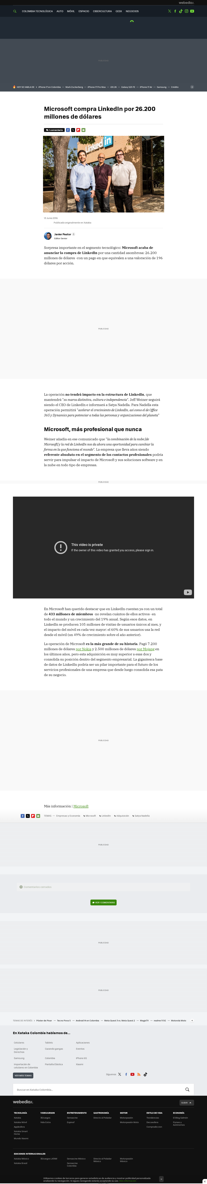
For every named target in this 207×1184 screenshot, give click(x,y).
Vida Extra (45, 1122)
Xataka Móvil (20, 1122)
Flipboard (78, 130)
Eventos (80, 1048)
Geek (119, 11)
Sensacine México (76, 1158)
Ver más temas (23, 1075)
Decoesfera (152, 1122)
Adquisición (122, 815)
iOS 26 (113, 86)
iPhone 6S (81, 1058)
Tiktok (181, 11)
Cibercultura (102, 11)
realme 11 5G (160, 1020)
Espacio (84, 11)
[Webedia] (186, 3)
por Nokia (83, 649)
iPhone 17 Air (146, 86)
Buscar (187, 1089)
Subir (184, 1102)
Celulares (19, 1042)
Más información (127, 1180)
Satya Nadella (142, 815)
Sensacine (72, 1117)
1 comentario (56, 129)
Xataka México (21, 1158)
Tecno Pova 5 (64, 1020)
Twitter (169, 11)
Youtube (192, 11)
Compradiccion (154, 1126)
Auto (60, 11)
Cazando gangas (54, 1048)
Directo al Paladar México (102, 1160)
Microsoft (80, 806)
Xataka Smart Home (21, 1132)
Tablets (49, 1042)
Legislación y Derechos (21, 1050)
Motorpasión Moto (129, 1122)
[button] (64, 234)
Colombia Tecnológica (37, 11)
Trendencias (153, 1117)
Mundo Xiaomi (21, 1138)
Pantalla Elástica (54, 1064)
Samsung (161, 86)
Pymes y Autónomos (179, 1123)
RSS (139, 1073)
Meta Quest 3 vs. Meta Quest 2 (119, 1020)
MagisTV (144, 1020)
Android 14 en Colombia (88, 1020)
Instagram (186, 11)
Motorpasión (126, 1117)
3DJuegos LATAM (48, 1158)
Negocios (132, 11)
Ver (105, 902)
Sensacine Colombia (72, 1164)
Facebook (175, 11)
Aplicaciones (83, 1042)
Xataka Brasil (20, 1163)
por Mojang (145, 649)
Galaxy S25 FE (128, 86)
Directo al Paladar (102, 1117)
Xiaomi (79, 1064)
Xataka (17, 1117)
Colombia (50, 1058)
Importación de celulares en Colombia (26, 1066)
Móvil (71, 11)
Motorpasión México (126, 1160)
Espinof (70, 1122)
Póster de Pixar (44, 1020)
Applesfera (19, 1126)
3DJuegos (45, 1117)
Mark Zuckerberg (74, 86)
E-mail (83, 130)
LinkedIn (106, 815)
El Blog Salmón (180, 1117)
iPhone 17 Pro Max (97, 86)
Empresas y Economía (68, 815)
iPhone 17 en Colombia (49, 86)
